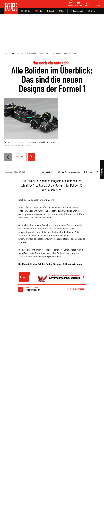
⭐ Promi (50, 11)
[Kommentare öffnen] (85, 172)
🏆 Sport (61, 11)
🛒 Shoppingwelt (76, 11)
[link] (11, 7)
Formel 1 (32, 53)
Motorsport (22, 53)
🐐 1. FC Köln (25, 11)
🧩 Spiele (91, 11)
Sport (12, 53)
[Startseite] (5, 53)
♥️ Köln (38, 11)
